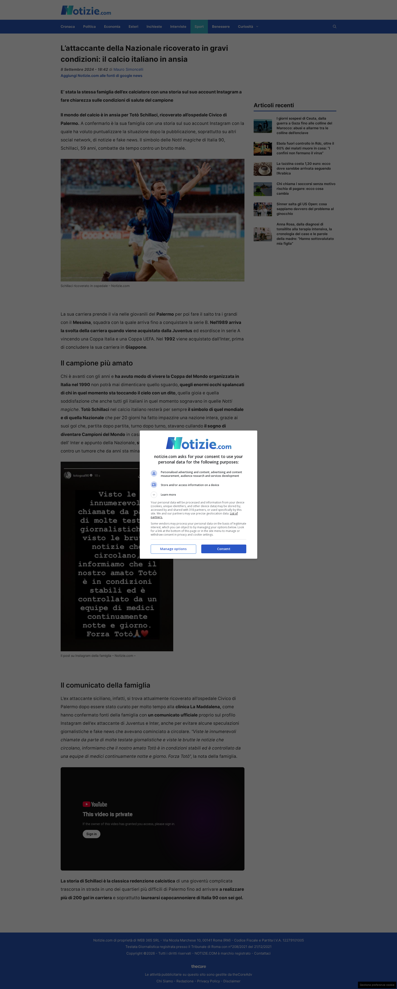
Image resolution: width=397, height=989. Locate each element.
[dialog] (198, 494)
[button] (198, 495)
